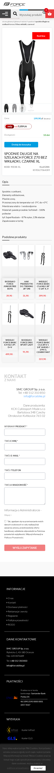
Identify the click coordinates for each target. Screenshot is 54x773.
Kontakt (12, 602)
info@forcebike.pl (34, 396)
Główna (17, 21)
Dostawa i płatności (17, 607)
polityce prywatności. (18, 768)
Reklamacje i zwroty (18, 611)
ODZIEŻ (23, 21)
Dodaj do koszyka (21, 144)
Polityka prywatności (18, 620)
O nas (11, 598)
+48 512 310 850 (18, 660)
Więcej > (8, 515)
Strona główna (7, 21)
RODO (11, 624)
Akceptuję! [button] (38, 768)
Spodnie (31, 21)
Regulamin (13, 615)
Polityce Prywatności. (14, 537)
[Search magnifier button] (45, 13)
